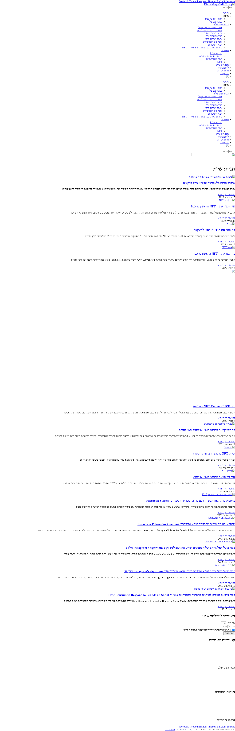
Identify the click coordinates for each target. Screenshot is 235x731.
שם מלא (230, 623)
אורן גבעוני (170, 729)
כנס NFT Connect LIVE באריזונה (214, 406)
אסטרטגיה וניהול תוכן (224, 676)
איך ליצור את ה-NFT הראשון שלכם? (213, 206)
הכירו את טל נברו (213, 18)
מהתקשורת (223, 70)
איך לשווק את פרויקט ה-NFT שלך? (214, 477)
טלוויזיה (209, 707)
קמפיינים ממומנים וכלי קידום (221, 679)
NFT (219, 62)
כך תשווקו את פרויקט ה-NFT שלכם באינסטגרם (207, 430)
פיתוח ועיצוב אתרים (212, 33)
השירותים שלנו (221, 24)
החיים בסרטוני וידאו (225, 661)
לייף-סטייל (230, 658)
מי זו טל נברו (229, 698)
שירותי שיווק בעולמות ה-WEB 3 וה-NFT (202, 47)
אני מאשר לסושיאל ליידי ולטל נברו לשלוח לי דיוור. (207, 630)
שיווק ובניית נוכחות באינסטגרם (220, 673)
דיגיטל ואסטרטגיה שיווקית (209, 56)
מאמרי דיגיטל (228, 652)
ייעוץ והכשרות (215, 44)
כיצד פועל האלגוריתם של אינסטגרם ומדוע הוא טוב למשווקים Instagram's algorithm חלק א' (179, 571)
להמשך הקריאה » (226, 194)
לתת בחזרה (223, 67)
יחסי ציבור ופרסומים (212, 41)
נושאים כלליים (228, 655)
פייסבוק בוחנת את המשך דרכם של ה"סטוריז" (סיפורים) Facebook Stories (190, 500)
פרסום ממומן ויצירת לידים (209, 30)
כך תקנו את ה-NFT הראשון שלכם (214, 253)
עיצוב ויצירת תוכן (213, 39)
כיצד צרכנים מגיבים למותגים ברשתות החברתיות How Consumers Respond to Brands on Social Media (171, 595)
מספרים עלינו (222, 64)
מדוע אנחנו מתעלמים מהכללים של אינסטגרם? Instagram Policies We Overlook (186, 524)
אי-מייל (231, 626)
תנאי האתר (229, 710)
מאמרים (225, 50)
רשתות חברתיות (214, 59)
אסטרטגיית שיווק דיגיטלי (210, 27)
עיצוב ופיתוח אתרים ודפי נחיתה (219, 682)
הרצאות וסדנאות (214, 36)
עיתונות (219, 707)
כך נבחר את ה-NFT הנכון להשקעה (214, 230)
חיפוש (232, 7)
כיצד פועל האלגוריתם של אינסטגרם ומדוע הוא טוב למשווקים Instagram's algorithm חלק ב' (180, 547)
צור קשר (231, 713)
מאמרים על (229, 649)
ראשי (226, 13)
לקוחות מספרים (227, 704)
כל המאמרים (229, 646)
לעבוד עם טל (215, 21)
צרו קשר (224, 73)
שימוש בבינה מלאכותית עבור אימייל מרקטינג (209, 183)
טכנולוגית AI (216, 53)
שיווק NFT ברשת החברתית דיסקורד (213, 453)
